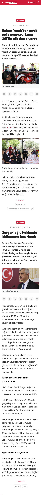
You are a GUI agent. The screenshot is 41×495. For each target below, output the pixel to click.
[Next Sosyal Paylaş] (4, 94)
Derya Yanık (20, 205)
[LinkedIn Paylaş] (20, 94)
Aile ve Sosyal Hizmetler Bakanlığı (20, 209)
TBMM (17, 486)
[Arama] (38, 2)
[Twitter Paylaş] (15, 94)
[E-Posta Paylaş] (37, 94)
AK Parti (11, 127)
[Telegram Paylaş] (26, 94)
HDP (24, 486)
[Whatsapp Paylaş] (31, 94)
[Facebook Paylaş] (9, 94)
